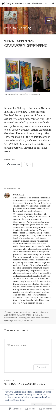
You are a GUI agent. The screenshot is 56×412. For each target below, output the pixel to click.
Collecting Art (24, 318)
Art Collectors (42, 312)
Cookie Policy (19, 400)
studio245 (26, 312)
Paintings (18, 320)
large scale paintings (40, 318)
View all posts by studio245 (33, 303)
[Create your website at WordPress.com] (28, 3)
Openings (8, 320)
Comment (41, 367)
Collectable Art (10, 318)
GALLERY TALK (24, 315)
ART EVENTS (10, 315)
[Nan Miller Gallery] (28, 75)
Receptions (28, 320)
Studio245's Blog (17, 27)
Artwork (38, 315)
